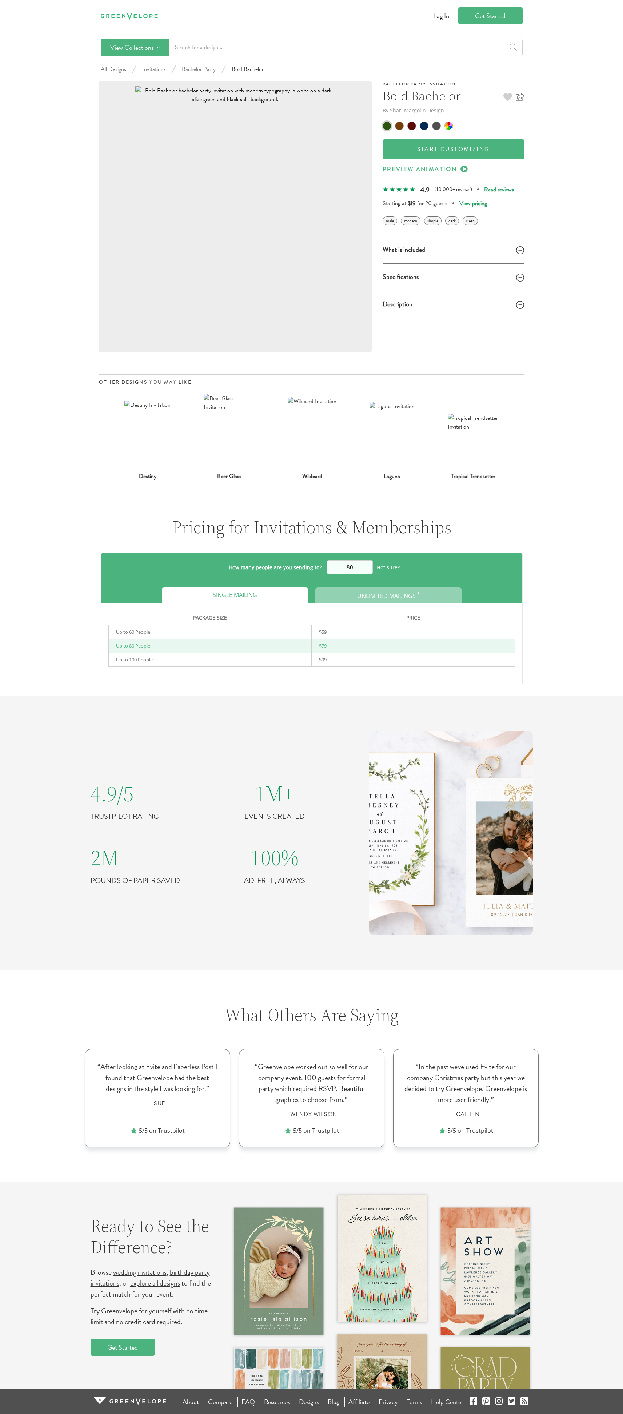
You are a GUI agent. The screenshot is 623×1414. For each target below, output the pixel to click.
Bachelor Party (199, 69)
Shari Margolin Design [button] (417, 110)
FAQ (248, 1402)
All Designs (113, 69)
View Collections (132, 47)
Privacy (388, 1402)
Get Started (490, 16)
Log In (441, 16)
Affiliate (359, 1402)
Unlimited (388, 595)
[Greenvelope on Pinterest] (486, 1402)
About (191, 1402)
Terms (414, 1402)
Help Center (447, 1402)
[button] (507, 97)
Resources (277, 1402)
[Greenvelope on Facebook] (473, 1402)
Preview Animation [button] (420, 169)
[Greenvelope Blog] (524, 1402)
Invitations (154, 69)
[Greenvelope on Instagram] (499, 1402)
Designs (309, 1402)
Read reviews (499, 189)
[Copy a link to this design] (520, 97)
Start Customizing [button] (453, 149)
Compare (220, 1402)
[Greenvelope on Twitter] (511, 1402)
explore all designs (155, 1283)
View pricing (473, 203)
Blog (333, 1402)
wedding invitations (140, 1272)
